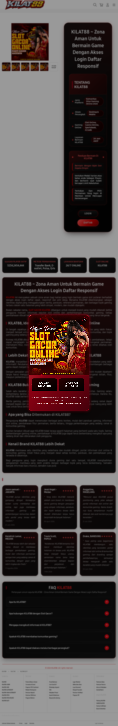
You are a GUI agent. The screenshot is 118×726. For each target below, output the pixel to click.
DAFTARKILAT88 (71, 384)
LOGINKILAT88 (44, 384)
